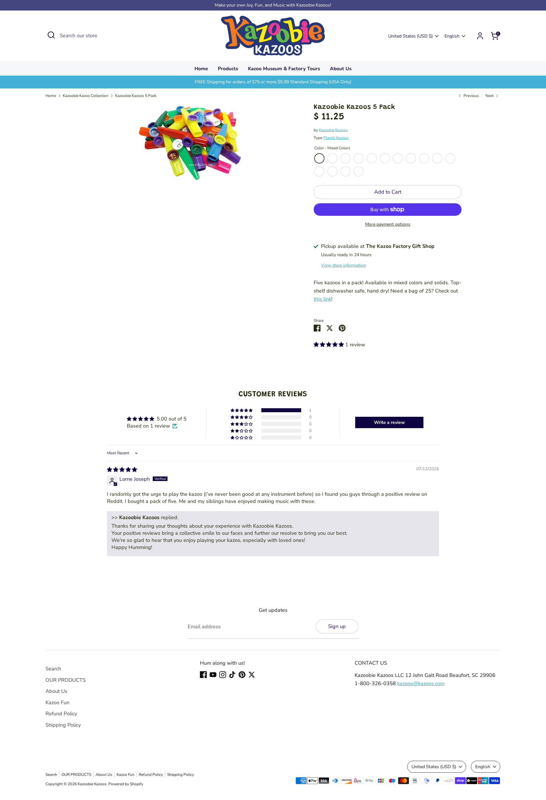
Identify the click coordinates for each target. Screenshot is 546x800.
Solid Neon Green (358, 171)
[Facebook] (203, 674)
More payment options (387, 224)
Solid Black (424, 158)
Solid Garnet (411, 158)
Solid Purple (385, 158)
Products (228, 68)
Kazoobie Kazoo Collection (85, 95)
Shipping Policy (63, 725)
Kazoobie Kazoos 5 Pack (135, 95)
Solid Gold (398, 158)
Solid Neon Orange (345, 171)
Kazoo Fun (57, 702)
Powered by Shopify (125, 784)
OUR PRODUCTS (66, 680)
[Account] (480, 36)
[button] (329, 344)
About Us (340, 68)
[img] (122, 469)
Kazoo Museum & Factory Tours (284, 68)
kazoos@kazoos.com (420, 683)
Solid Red (332, 158)
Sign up (337, 626)
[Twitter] (251, 674)
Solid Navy (345, 158)
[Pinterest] (242, 674)
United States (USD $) (410, 36)
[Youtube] (213, 674)
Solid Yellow (358, 158)
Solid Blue (437, 158)
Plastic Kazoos (336, 137)
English (452, 36)
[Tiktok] (232, 674)
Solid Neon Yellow (319, 171)
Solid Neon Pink (332, 171)
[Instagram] (222, 674)
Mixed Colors (319, 158)
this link (322, 299)
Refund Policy (61, 713)
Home (201, 68)
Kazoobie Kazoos (333, 130)
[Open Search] (51, 35)
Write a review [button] (389, 422)
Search (53, 668)
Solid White (450, 158)
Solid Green (372, 158)
